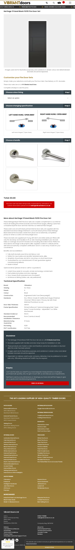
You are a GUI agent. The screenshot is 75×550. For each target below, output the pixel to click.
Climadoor (28, 285)
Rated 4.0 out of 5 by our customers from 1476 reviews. (8, 545)
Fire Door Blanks (43, 447)
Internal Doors (9, 435)
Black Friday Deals (9, 500)
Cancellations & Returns (11, 529)
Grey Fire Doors (42, 442)
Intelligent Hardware (10, 484)
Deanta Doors (42, 479)
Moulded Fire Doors (44, 459)
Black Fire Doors (43, 440)
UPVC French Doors (10, 420)
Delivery (6, 527)
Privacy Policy (8, 534)
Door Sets (41, 421)
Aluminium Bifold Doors (11, 413)
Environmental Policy (44, 529)
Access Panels (8, 466)
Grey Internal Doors (10, 449)
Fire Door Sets (42, 427)
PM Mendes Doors (43, 488)
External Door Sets (43, 429)
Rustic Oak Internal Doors (12, 462)
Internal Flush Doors (10, 453)
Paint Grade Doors (43, 451)
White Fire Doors (43, 438)
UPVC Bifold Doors (9, 411)
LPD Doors (7, 488)
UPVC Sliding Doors (10, 428)
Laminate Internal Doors (11, 438)
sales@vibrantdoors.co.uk (40, 206)
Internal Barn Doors (10, 468)
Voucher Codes (42, 532)
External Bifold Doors (10, 408)
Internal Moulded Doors (11, 464)
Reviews (40, 534)
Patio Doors (8, 405)
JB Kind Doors (42, 484)
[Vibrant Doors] (20, 2)
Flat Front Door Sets (44, 431)
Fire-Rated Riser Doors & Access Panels (50, 462)
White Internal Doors (10, 451)
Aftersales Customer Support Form (15, 536)
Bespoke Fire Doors (44, 497)
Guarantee (7, 530)
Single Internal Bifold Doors (46, 408)
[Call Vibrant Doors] (47, 3)
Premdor (6, 490)
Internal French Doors (45, 412)
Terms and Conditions (11, 532)
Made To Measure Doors (11, 502)
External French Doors (10, 416)
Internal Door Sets (43, 425)
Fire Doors (41, 435)
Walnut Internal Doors (11, 444)
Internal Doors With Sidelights (13, 472)
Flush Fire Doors (42, 449)
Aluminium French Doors (11, 418)
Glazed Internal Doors (11, 455)
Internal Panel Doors (10, 457)
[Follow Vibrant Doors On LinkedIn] (17, 541)
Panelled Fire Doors (44, 453)
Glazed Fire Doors (43, 444)
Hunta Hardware (43, 482)
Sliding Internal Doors (10, 470)
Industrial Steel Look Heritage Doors (15, 497)
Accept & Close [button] (49, 547)
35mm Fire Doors (43, 455)
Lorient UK (41, 486)
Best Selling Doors (43, 502)
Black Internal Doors (10, 447)
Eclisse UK (7, 482)
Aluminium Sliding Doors (11, 426)
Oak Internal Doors (10, 440)
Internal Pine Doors (10, 442)
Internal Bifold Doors (45, 405)
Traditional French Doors (45, 415)
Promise (26, 7)
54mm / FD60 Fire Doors (45, 457)
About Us (40, 527)
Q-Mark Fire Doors (43, 500)
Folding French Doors (44, 418)
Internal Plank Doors (10, 459)
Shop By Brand (8, 476)
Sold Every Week (52, 7)
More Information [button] (31, 544)
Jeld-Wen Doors (9, 486)
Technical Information (45, 530)
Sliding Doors (8, 423)
